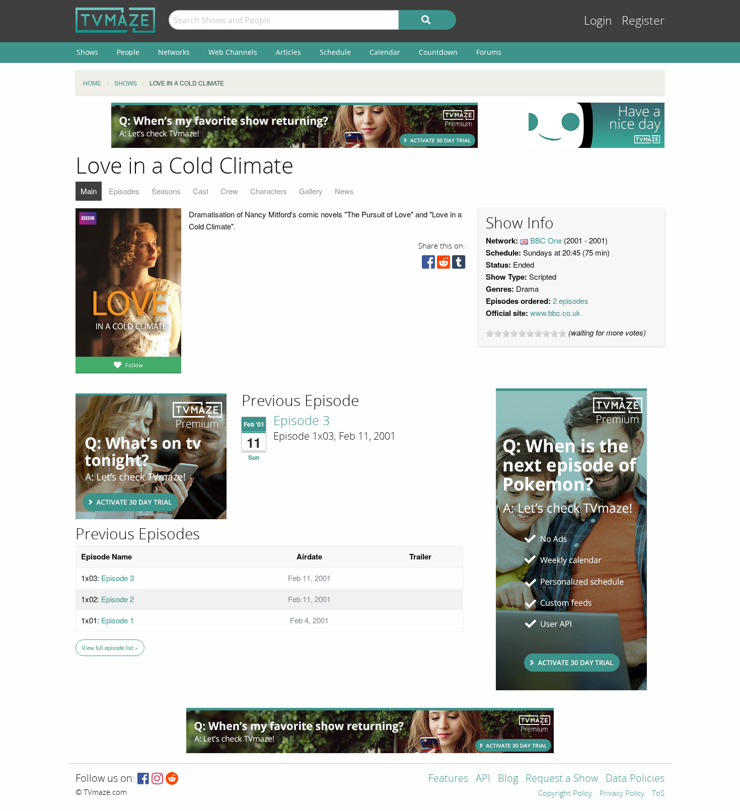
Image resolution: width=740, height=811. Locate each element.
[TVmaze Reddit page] (172, 779)
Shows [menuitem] (87, 52)
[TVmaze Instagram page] (157, 779)
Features (448, 779)
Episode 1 (117, 620)
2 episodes (570, 300)
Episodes (124, 191)
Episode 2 (117, 599)
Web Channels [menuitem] (232, 52)
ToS (658, 794)
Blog (508, 779)
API (483, 779)
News (344, 191)
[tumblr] (458, 264)
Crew (229, 191)
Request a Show (562, 779)
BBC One (546, 240)
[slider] (526, 334)
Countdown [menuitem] (438, 52)
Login (598, 21)
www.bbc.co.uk (555, 312)
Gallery (311, 191)
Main (89, 191)
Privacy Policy (622, 794)
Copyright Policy (565, 794)
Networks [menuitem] (174, 52)
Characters (268, 191)
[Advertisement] (294, 125)
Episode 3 (301, 421)
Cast (200, 191)
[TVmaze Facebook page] (143, 779)
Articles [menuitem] (288, 52)
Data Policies (635, 779)
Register (643, 21)
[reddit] (443, 264)
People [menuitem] (128, 52)
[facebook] (428, 264)
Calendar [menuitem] (384, 52)
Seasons (166, 191)
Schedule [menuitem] (335, 52)
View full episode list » (110, 647)
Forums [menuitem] (488, 52)
